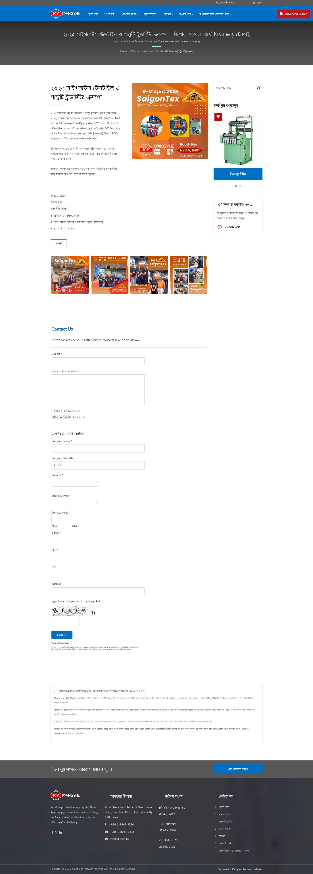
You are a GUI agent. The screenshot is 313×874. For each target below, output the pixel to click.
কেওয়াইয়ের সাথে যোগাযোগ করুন (214, 14)
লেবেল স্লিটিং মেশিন (163, 729)
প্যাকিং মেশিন (134, 729)
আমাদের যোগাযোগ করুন (62, 733)
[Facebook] (52, 833)
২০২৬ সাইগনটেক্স (167, 824)
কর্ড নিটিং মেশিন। (235, 729)
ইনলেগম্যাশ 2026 (168, 840)
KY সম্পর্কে (109, 14)
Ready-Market (254, 869)
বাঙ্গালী (259, 2)
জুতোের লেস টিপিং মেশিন (180, 729)
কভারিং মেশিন (124, 729)
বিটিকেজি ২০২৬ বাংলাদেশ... (172, 808)
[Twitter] (56, 833)
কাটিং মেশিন (213, 729)
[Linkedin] (60, 833)
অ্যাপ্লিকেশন (150, 14)
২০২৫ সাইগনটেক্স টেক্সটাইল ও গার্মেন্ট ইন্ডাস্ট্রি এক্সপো (171, 51)
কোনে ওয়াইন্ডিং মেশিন (147, 729)
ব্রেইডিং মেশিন (102, 729)
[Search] (258, 88)
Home (123, 51)
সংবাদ (144, 51)
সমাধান (167, 14)
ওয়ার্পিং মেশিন (113, 729)
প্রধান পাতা (93, 14)
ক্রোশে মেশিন (223, 729)
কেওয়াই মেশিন (129, 14)
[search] (217, 3)
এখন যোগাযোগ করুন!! (238, 769)
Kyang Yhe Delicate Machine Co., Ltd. (92, 869)
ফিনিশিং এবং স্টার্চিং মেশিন (199, 729)
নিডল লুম (83, 729)
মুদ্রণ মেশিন (91, 729)
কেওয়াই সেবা (185, 14)
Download (232, 226)
